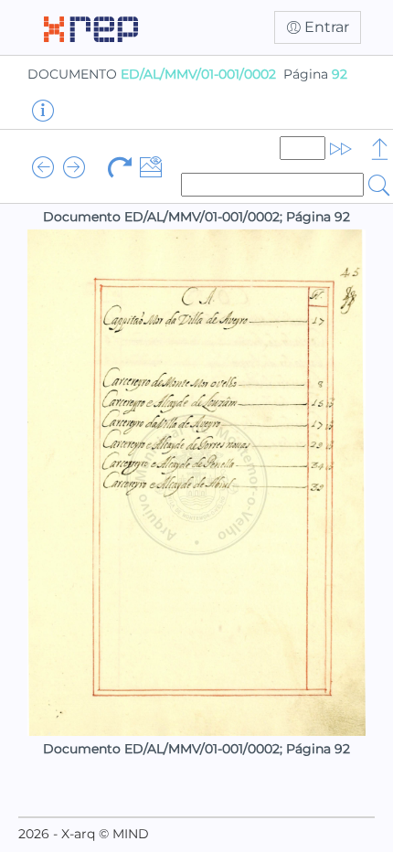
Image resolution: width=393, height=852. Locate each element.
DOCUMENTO (151, 74)
